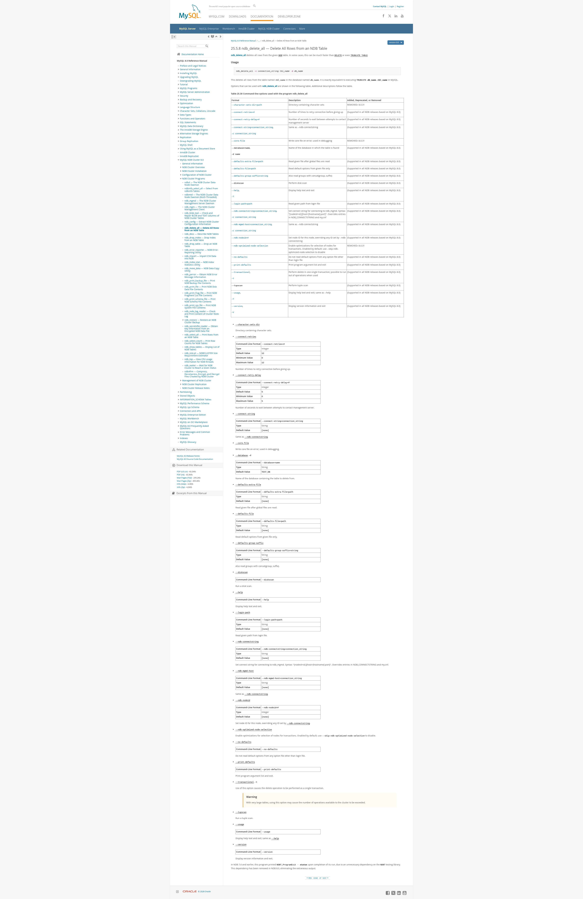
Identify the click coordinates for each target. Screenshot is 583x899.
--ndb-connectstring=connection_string (254, 211)
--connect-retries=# (243, 112)
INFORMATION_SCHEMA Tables (195, 399)
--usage (236, 293)
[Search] (206, 46)
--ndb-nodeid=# (240, 238)
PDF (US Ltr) (182, 471)
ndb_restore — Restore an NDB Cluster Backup (200, 321)
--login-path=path (242, 204)
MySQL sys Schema (189, 407)
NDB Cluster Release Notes (196, 388)
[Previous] (208, 36)
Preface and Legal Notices (193, 65)
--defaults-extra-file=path (247, 161)
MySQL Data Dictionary (191, 126)
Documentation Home (193, 54)
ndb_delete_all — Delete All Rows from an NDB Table (201, 229)
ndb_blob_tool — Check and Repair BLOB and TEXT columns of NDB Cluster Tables (201, 215)
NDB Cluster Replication (194, 384)
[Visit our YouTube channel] (401, 16)
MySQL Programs (188, 88)
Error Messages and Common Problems (195, 433)
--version (237, 306)
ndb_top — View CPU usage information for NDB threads (199, 360)
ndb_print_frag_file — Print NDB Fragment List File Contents (200, 294)
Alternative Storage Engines (194, 133)
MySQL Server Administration (195, 92)
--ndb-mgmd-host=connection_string (252, 224)
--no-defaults (239, 257)
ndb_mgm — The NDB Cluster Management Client (199, 208)
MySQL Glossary (188, 442)
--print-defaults (241, 265)
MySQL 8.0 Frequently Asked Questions (194, 427)
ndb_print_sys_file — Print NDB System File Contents (200, 306)
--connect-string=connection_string (252, 127)
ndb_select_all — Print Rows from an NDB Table (201, 335)
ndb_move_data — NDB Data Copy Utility (201, 269)
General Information (190, 69)
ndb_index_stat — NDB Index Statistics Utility (199, 263)
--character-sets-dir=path (247, 105)
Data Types (185, 114)
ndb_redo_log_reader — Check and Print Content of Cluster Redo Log (201, 314)
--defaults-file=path (244, 169)
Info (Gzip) (181, 484)
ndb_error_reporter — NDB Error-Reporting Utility (201, 251)
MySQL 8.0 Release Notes (188, 456)
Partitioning (186, 392)
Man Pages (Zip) (184, 481)
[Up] (216, 36)
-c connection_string (244, 134)
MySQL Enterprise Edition (193, 414)
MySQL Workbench (189, 418)
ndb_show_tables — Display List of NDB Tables (201, 348)
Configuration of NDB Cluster (197, 174)
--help (235, 190)
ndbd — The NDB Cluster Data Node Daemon (199, 183)
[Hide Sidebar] (174, 37)
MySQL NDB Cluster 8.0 (192, 159)
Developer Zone (289, 16)
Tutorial (184, 84)
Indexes (184, 438)
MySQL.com (216, 16)
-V (233, 312)
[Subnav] (178, 69)
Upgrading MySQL (189, 77)
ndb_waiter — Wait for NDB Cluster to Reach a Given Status (200, 366)
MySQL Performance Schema (194, 403)
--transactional (241, 272)
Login (391, 6)
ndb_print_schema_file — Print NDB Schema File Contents (199, 300)
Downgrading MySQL (190, 80)
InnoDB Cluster (187, 152)
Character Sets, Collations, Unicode (197, 111)
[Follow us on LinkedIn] (395, 16)
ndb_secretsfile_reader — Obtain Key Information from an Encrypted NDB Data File (201, 329)
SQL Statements (188, 122)
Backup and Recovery (191, 99)
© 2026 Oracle (204, 891)
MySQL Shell (186, 145)
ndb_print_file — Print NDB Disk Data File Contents (200, 288)
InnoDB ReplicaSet (189, 156)
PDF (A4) (180, 474)
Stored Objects (187, 395)
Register (400, 6)
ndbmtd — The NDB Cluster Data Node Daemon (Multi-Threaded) (201, 196)
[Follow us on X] (388, 16)
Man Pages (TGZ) (184, 477)
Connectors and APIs (190, 411)
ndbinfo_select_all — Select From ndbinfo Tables (201, 189)
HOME (315, 878)
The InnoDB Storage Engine (194, 129)
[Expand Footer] (177, 892)
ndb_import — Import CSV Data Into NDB (200, 257)
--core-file (238, 141)
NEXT (325, 878)
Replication (185, 137)
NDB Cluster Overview (193, 167)
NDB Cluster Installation (194, 171)
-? (233, 196)
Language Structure (190, 107)
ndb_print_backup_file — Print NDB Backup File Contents (199, 282)
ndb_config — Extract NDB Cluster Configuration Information (201, 223)
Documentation (262, 16)
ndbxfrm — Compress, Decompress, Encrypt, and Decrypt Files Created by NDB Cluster (201, 374)
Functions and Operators (192, 118)
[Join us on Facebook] (382, 16)
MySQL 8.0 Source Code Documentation (195, 459)
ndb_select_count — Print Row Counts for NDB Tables (199, 342)
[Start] (212, 36)
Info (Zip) (181, 487)
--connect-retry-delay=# (245, 119)
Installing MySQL (188, 73)
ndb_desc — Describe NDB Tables (201, 234)
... (259, 41)
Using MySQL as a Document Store (197, 148)
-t (233, 278)
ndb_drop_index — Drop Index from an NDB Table (199, 238)
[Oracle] (190, 891)
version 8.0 (394, 42)
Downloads (237, 16)
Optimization (186, 103)
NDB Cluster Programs (193, 178)
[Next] (220, 36)
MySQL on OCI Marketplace (194, 422)
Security (184, 95)
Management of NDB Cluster (196, 380)
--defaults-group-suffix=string (250, 176)
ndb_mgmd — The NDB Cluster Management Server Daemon (200, 202)
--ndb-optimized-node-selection (250, 246)
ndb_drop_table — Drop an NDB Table (200, 245)
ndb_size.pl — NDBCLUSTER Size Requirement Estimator (201, 354)
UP (320, 878)
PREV (310, 878)
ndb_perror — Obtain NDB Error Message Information (200, 275)
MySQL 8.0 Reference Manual (243, 41)
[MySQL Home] (190, 12)
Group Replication (189, 141)
